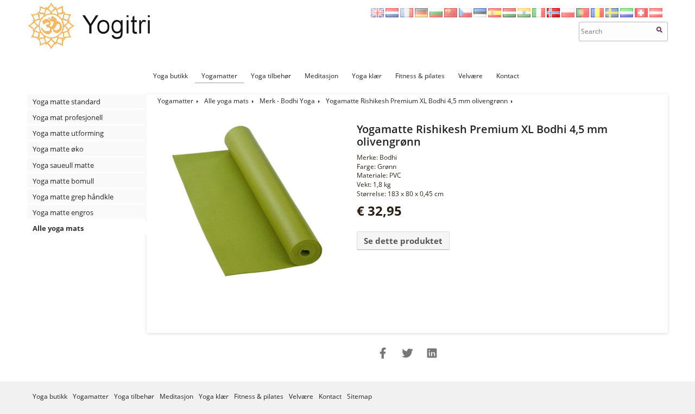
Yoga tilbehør (271, 75)
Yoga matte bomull (63, 181)
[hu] (509, 15)
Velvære (470, 75)
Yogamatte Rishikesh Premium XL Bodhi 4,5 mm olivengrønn (417, 100)
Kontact (507, 75)
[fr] (406, 15)
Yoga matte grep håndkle (73, 197)
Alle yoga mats (58, 228)
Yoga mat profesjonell (68, 117)
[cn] (450, 15)
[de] (421, 15)
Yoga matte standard (66, 101)
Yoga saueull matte (63, 165)
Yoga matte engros (63, 212)
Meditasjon (321, 75)
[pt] (582, 15)
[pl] (567, 15)
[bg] (436, 15)
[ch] (641, 15)
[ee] (479, 15)
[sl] (626, 15)
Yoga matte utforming (68, 133)
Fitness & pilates (420, 75)
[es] (494, 15)
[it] (538, 15)
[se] (611, 15)
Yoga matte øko (58, 149)
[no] (553, 15)
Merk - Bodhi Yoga (287, 100)
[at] (655, 15)
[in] (523, 15)
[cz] (465, 15)
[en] (377, 15)
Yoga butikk (170, 75)
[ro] (597, 15)
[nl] (392, 15)
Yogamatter (219, 75)
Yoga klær (367, 75)
